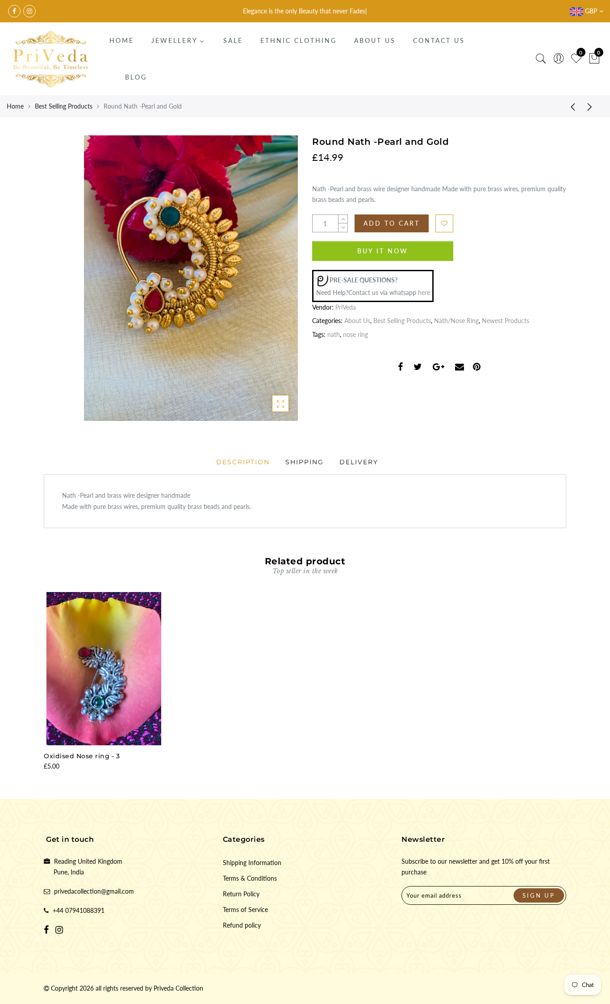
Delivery (358, 462)
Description (243, 462)
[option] (104, 682)
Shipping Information (252, 862)
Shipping (304, 462)
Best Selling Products (63, 106)
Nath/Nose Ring (456, 320)
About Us (357, 320)
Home (15, 106)
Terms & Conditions (250, 878)
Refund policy (242, 925)
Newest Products (505, 320)
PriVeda (345, 307)
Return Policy (241, 894)
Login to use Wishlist (444, 223)
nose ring (355, 334)
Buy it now (382, 251)
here (424, 292)
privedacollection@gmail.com (94, 891)
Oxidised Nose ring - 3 (82, 756)
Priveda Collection (178, 988)
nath (333, 334)
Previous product (570, 106)
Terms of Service (245, 909)
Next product (592, 106)
